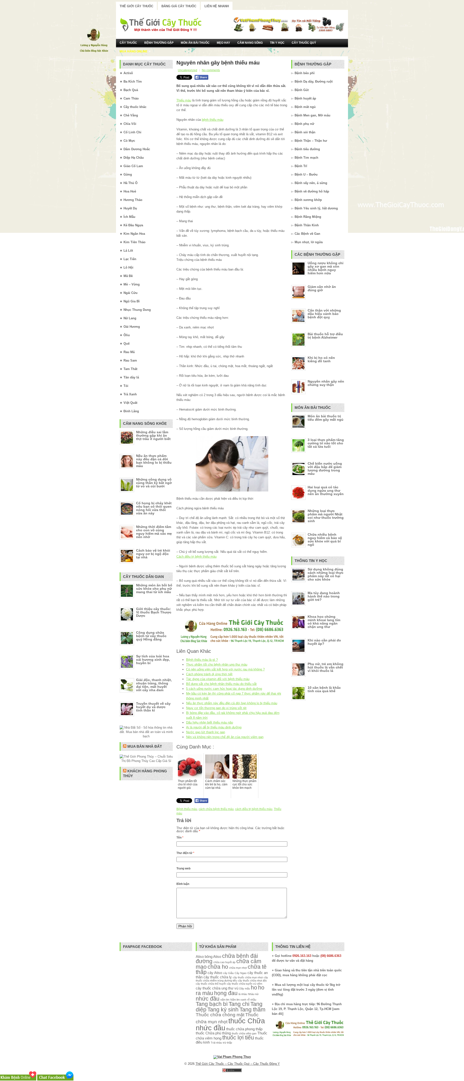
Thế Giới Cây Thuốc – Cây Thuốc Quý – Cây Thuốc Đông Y (238, 1064)
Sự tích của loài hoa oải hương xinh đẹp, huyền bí (153, 659)
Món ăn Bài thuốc (195, 42)
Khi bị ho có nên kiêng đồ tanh (321, 359)
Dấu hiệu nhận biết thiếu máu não (209, 722)
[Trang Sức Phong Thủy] (232, 643)
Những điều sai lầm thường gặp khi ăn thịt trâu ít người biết (153, 435)
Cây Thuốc (128, 42)
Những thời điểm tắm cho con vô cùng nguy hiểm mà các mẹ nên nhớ (154, 532)
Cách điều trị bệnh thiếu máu (196, 556)
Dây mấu (244, 988)
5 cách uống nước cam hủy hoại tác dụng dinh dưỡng (224, 688)
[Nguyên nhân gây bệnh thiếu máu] (232, 463)
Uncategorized (187, 70)
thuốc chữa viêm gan (244, 1033)
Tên (179, 837)
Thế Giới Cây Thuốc (136, 6)
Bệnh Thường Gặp (159, 42)
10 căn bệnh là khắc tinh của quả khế (324, 689)
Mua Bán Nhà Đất (144, 746)
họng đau (226, 993)
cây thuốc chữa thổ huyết (211, 983)
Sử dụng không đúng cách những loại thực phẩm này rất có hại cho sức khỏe (325, 574)
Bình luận (182, 884)
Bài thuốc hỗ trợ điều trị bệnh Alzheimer (325, 335)
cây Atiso (215, 973)
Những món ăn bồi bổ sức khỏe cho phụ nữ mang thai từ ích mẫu (154, 588)
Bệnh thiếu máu (186, 809)
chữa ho (218, 967)
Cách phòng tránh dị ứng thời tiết (209, 674)
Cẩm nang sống (250, 42)
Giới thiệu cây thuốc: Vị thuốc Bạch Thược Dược (153, 612)
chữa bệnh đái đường (227, 959)
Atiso (200, 956)
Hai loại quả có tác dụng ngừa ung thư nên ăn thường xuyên (326, 490)
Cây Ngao (240, 973)
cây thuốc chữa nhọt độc (252, 980)
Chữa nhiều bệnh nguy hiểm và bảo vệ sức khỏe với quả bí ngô (325, 540)
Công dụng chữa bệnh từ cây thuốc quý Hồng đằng (151, 636)
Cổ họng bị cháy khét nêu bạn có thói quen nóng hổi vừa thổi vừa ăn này (154, 508)
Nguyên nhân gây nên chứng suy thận (326, 383)
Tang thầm (252, 1010)
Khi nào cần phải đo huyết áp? (324, 642)
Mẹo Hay (223, 42)
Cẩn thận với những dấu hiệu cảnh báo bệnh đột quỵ (324, 313)
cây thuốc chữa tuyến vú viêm (244, 983)
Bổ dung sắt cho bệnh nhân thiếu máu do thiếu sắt (221, 684)
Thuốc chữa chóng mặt (220, 1014)
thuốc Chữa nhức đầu (230, 1024)
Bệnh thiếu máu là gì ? (202, 659)
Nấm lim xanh (238, 999)
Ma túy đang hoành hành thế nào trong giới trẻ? (324, 596)
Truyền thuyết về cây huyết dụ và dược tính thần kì (153, 707)
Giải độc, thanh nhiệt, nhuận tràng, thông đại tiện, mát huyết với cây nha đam (154, 685)
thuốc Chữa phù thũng (213, 1033)
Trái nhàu (216, 1042)
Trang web (183, 868)
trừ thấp (227, 1042)
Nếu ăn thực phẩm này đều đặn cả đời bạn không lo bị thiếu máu (231, 703)
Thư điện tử (185, 853)
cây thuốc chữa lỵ (217, 977)
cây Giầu (228, 973)
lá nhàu (243, 994)
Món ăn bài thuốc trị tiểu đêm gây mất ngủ (325, 417)
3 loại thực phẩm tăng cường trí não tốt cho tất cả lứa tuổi (326, 443)
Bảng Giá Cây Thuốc (178, 6)
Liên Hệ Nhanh (216, 6)
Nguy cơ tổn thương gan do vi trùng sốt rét (216, 708)
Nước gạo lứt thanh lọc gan (205, 732)
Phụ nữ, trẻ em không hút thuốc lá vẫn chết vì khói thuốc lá (325, 667)
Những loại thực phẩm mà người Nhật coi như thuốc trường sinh (326, 516)
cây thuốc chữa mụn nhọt (248, 977)
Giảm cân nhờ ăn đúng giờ (322, 288)
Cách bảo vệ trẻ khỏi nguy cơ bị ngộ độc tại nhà (153, 553)
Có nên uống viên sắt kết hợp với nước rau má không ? (225, 669)
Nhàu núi (253, 994)
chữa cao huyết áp (224, 962)
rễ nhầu (251, 999)
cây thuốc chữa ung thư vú (217, 988)
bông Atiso (213, 956)
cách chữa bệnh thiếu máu (216, 809)
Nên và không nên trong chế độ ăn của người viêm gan (224, 737)
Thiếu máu (183, 100)
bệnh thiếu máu (212, 119)
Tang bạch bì (212, 1004)
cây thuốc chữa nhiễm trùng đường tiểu (232, 979)
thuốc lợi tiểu (238, 1038)
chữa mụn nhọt (238, 967)
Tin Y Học (277, 42)
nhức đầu (207, 999)
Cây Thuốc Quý (304, 42)
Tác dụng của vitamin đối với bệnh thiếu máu (217, 679)
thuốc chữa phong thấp (244, 1029)
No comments (211, 70)
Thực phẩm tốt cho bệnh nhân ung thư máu (216, 664)
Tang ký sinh (223, 1010)
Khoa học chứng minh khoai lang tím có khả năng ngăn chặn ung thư (324, 622)
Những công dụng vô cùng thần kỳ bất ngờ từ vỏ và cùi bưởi (154, 482)
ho (254, 988)
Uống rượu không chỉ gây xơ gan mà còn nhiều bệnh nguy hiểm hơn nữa (325, 268)
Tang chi (239, 1004)
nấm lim (224, 999)
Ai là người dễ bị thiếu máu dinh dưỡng (213, 727)
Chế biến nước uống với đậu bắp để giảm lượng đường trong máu (325, 469)
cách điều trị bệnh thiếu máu (253, 809)
